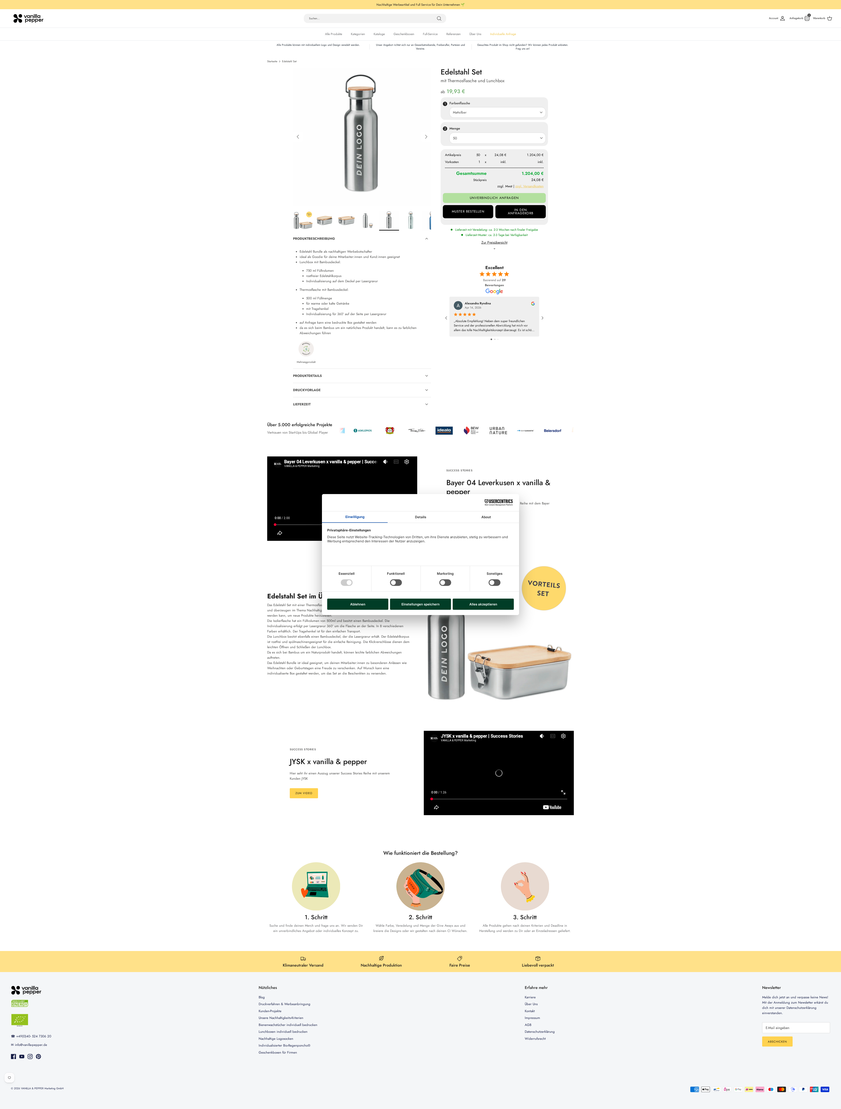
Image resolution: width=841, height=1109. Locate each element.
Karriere (530, 997)
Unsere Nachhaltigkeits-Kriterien (281, 1017)
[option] (362, 137)
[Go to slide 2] (494, 339)
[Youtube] (21, 1056)
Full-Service (430, 34)
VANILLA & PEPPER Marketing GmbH (42, 1088)
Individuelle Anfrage (503, 34)
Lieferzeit (302, 404)
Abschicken (777, 1042)
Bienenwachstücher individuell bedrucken (288, 1024)
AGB (528, 1024)
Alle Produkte (333, 34)
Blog (262, 997)
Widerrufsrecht (535, 1038)
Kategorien (358, 34)
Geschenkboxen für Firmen (278, 1052)
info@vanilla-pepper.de (31, 1044)
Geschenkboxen (404, 34)
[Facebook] (13, 1056)
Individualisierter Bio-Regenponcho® (284, 1045)
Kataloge (379, 34)
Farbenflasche (459, 103)
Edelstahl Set (289, 61)
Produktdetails (307, 375)
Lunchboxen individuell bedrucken (283, 1031)
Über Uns (475, 34)
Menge (454, 128)
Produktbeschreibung (314, 238)
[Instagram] (30, 1056)
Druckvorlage (307, 390)
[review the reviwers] (533, 303)
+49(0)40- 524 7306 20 (33, 1036)
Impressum (532, 1017)
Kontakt (530, 1011)
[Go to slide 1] (491, 339)
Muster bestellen (468, 211)
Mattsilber (459, 112)
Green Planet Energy (456, 4)
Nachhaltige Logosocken (276, 1038)
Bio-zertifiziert (394, 4)
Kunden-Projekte (270, 1011)
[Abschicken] (439, 18)
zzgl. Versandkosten (529, 186)
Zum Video (303, 793)
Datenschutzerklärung (540, 1031)
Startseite (272, 61)
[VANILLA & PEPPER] (28, 18)
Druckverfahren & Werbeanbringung (284, 1004)
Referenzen (453, 34)
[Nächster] (426, 137)
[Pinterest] (38, 1056)
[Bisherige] (298, 137)
